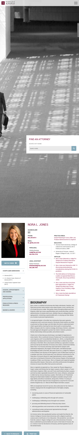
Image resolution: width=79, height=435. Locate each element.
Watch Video (9, 263)
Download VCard (29, 232)
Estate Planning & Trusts (61, 238)
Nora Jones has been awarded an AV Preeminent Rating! (66, 294)
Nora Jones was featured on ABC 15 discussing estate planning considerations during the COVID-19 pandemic (66, 268)
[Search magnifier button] (73, 148)
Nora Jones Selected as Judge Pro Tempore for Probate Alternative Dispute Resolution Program (66, 260)
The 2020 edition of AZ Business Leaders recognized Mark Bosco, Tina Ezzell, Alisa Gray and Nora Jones (65, 277)
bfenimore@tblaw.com (37, 265)
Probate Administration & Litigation (65, 239)
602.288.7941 (33, 267)
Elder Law (73, 238)
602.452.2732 (33, 254)
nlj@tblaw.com (33, 243)
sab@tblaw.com (35, 252)
